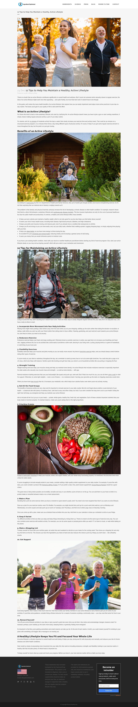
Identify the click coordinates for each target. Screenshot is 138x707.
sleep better (30, 231)
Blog (30, 93)
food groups (34, 397)
